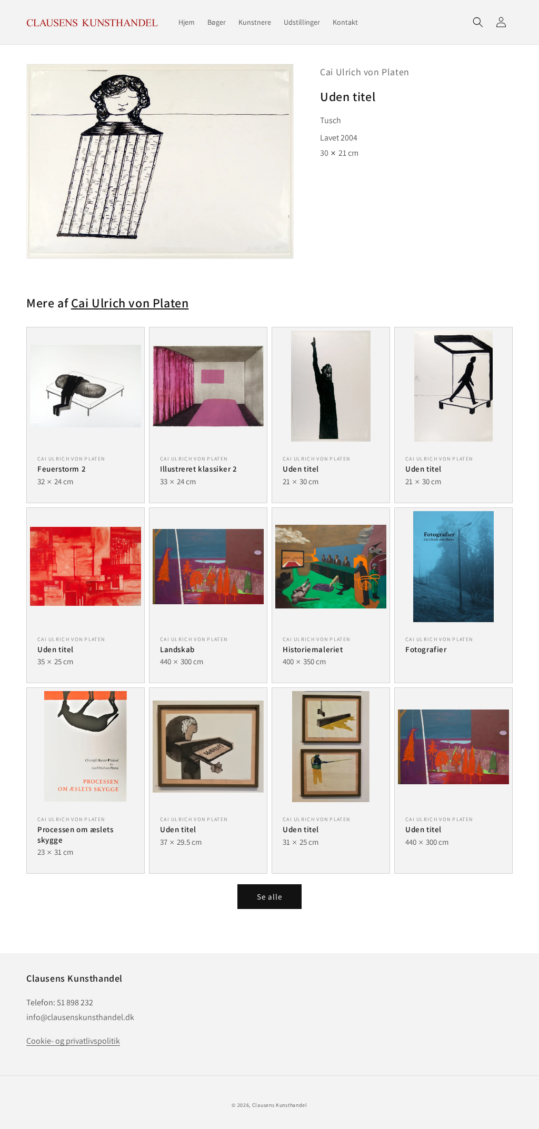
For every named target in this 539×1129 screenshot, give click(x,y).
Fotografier (426, 649)
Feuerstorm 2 (61, 469)
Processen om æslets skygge (75, 834)
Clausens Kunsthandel (279, 1105)
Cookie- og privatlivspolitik (73, 1040)
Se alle (269, 897)
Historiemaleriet (313, 649)
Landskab (177, 649)
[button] (478, 22)
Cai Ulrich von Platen (365, 72)
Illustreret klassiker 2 (198, 469)
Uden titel (301, 469)
